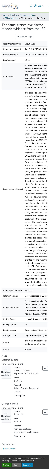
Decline (16, 465)
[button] (15, 6)
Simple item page (25, 36)
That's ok (6, 465)
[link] (45, 368)
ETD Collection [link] (11, 18)
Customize (27, 465)
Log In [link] (40, 5)
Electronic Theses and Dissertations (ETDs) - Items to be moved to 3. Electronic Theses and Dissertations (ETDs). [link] (23, 15)
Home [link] (4, 15)
